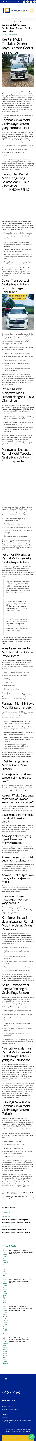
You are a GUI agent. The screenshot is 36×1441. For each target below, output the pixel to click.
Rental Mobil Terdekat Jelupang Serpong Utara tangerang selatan (16, 1197)
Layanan (21, 1438)
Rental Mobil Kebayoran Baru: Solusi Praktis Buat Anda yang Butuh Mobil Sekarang (20, 1339)
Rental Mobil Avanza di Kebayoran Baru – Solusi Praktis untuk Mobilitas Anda (20, 1308)
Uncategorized (12, 34)
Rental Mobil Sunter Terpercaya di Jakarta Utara (20, 1193)
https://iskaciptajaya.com (19, 1157)
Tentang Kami (14, 1438)
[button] (32, 1437)
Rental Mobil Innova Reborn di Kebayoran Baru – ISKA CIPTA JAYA (20, 1281)
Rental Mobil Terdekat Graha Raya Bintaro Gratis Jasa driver (16, 28)
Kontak (28, 1438)
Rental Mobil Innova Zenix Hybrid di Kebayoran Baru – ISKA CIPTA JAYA (21, 1252)
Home (6, 1438)
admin (4, 34)
